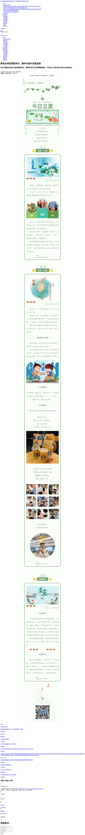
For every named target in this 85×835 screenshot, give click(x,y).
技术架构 (5, 13)
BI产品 (28, 6)
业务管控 (5, 7)
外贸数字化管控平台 (12, 7)
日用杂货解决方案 (41, 753)
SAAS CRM (6, 9)
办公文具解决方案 (16, 755)
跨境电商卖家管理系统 (13, 10)
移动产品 (38, 6)
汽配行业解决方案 (58, 753)
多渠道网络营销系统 (30, 9)
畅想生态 (5, 23)
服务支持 (5, 14)
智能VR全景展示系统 (20, 9)
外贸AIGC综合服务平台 (13, 12)
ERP (9, 6)
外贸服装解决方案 (24, 753)
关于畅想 (5, 20)
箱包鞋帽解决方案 (8, 755)
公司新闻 (5, 17)
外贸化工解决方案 (32, 753)
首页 (4, 3)
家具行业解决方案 (75, 753)
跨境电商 (5, 10)
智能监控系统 (38, 9)
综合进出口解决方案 (34, 755)
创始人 (4, 24)
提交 (2, 833)
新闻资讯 (5, 16)
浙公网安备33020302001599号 (36, 788)
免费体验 (3, 28)
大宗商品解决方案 (25, 755)
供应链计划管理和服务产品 (20, 6)
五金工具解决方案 (49, 753)
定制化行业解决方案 (22, 7)
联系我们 (5, 26)
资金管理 (12, 6)
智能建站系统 (12, 9)
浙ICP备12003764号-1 (23, 788)
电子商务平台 (33, 6)
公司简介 (5, 21)
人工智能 (5, 12)
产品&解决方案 (6, 5)
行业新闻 (5, 19)
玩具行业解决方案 (66, 753)
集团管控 (5, 6)
